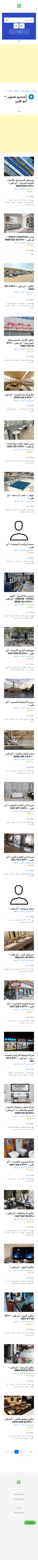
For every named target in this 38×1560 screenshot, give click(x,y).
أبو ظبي (33, 91)
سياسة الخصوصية (19, 1512)
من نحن (19, 1508)
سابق (31, 1452)
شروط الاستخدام (19, 1499)
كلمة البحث (7, 20)
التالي (22, 1456)
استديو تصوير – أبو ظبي (21, 91)
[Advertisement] (19, 63)
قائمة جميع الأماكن (19, 1494)
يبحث (19, 32)
